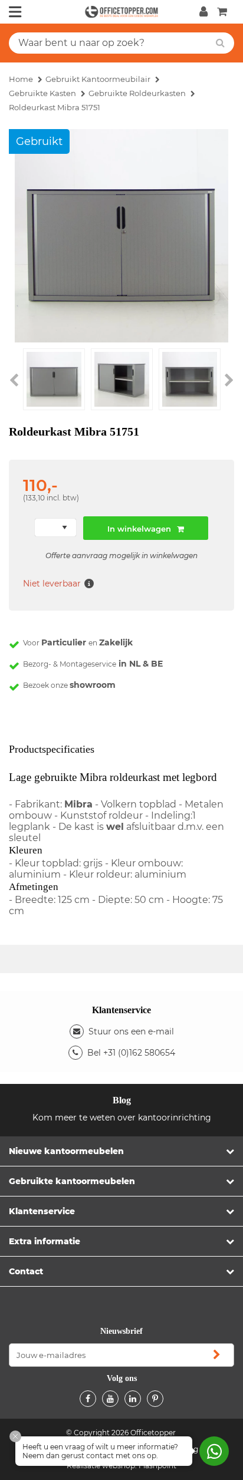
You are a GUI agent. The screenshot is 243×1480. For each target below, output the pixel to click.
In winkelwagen (139, 528)
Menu (15, 12)
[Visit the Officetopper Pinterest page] (155, 1398)
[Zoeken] (220, 43)
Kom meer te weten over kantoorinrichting (121, 1117)
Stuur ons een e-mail (131, 1031)
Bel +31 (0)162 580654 (131, 1052)
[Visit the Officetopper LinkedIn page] (132, 1398)
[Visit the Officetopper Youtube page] (110, 1398)
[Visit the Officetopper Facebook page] (88, 1398)
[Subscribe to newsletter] (216, 1355)
